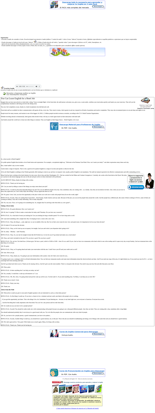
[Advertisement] (77, 22)
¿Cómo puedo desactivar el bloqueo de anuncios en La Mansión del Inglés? (77, 408)
